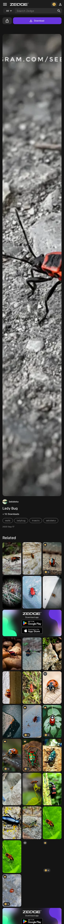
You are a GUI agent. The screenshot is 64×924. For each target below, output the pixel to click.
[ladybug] (52, 687)
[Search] (58, 10)
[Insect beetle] (52, 890)
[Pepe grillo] (32, 822)
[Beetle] (11, 558)
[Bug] (32, 592)
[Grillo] (11, 592)
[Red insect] (11, 653)
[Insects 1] (32, 558)
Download (39, 20)
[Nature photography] (52, 789)
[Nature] (52, 653)
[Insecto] (11, 789)
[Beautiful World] (32, 890)
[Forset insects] (32, 687)
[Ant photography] (11, 721)
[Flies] (52, 755)
